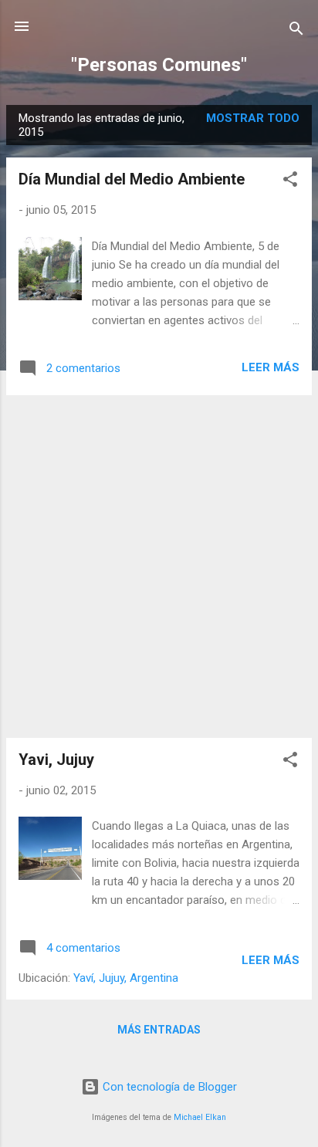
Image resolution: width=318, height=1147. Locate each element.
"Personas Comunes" (159, 65)
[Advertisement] (159, 567)
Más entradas (159, 1030)
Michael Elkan (200, 1117)
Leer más (270, 367)
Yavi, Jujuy (56, 759)
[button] (290, 182)
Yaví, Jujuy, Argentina (125, 978)
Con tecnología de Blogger (168, 1087)
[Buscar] (296, 31)
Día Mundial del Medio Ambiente (132, 179)
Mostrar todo (252, 118)
